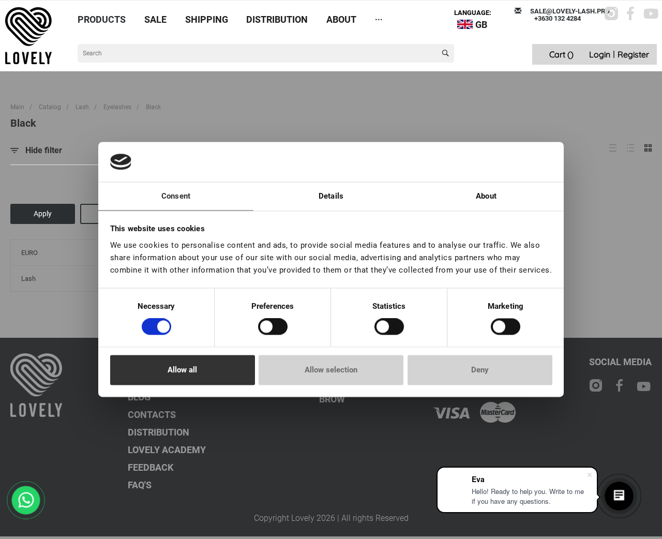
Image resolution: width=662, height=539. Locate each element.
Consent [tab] (175, 196)
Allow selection (331, 370)
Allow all (182, 370)
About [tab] (486, 196)
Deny (480, 370)
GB (481, 24)
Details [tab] (331, 196)
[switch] (273, 327)
